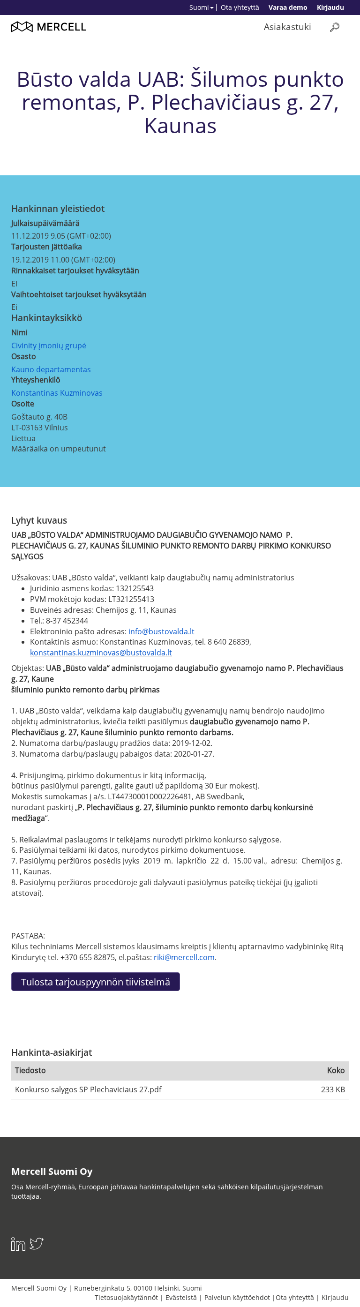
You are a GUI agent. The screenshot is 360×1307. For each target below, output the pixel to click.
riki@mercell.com (184, 957)
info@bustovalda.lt (161, 631)
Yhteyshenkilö (35, 380)
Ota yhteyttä (240, 7)
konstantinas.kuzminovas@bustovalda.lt (101, 652)
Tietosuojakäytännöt (126, 1297)
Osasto (23, 356)
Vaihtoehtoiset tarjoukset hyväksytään (79, 294)
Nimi (19, 332)
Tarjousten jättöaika (46, 246)
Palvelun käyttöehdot (237, 1297)
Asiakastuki (287, 26)
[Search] (335, 27)
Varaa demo (288, 7)
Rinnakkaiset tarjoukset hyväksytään (75, 270)
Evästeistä (181, 1297)
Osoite (22, 403)
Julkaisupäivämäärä (45, 223)
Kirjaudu (330, 7)
